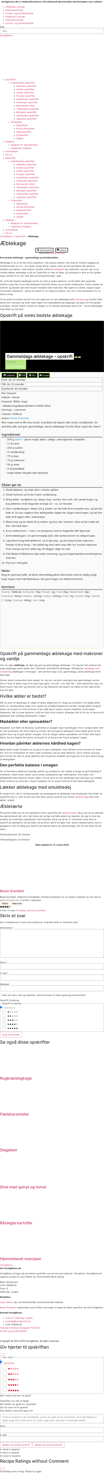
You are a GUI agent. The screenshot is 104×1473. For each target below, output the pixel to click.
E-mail (4, 973)
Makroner (17, 903)
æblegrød (59, 269)
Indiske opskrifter (25, 89)
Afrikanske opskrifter (27, 102)
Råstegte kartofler (16, 1223)
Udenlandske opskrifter (23, 82)
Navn (3, 962)
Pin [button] (33, 375)
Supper (20, 138)
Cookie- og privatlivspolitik (19, 13)
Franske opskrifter (25, 95)
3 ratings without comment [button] (31, 910)
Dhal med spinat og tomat (23, 1187)
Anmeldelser (11, 151)
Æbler (5, 903)
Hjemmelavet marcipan (20, 1258)
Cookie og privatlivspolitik (13, 1331)
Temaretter (16, 122)
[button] (8, 362)
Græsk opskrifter (25, 92)
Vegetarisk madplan (21, 148)
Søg (2, 27)
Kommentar (6, 928)
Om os (8, 154)
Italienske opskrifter (26, 86)
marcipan (79, 299)
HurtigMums (6, 35)
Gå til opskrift (45, 250)
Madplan (9, 141)
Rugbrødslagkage (16, 1078)
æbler (18, 439)
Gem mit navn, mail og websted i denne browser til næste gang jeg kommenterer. (44, 995)
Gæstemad (21, 125)
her (15, 797)
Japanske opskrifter (26, 118)
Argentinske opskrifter (27, 99)
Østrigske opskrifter (26, 112)
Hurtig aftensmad (25, 128)
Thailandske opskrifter (27, 109)
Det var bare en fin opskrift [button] (14, 1407)
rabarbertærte (69, 812)
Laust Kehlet (6, 1302)
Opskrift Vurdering (9, 1000)
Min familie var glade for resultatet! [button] (18, 1404)
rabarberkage (82, 797)
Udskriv (62, 250)
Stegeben (8, 1150)
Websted (4, 984)
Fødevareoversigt (14, 10)
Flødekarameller (14, 1114)
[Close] (2, 1354)
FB (23, 375)
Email (45, 375)
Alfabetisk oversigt (15, 6)
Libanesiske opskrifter (27, 115)
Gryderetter (22, 135)
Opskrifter (10, 79)
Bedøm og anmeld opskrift (16, 1444)
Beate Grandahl (58, 253)
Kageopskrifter (23, 131)
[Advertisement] (52, 57)
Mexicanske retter (25, 105)
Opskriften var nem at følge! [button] (14, 1400)
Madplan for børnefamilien (24, 144)
